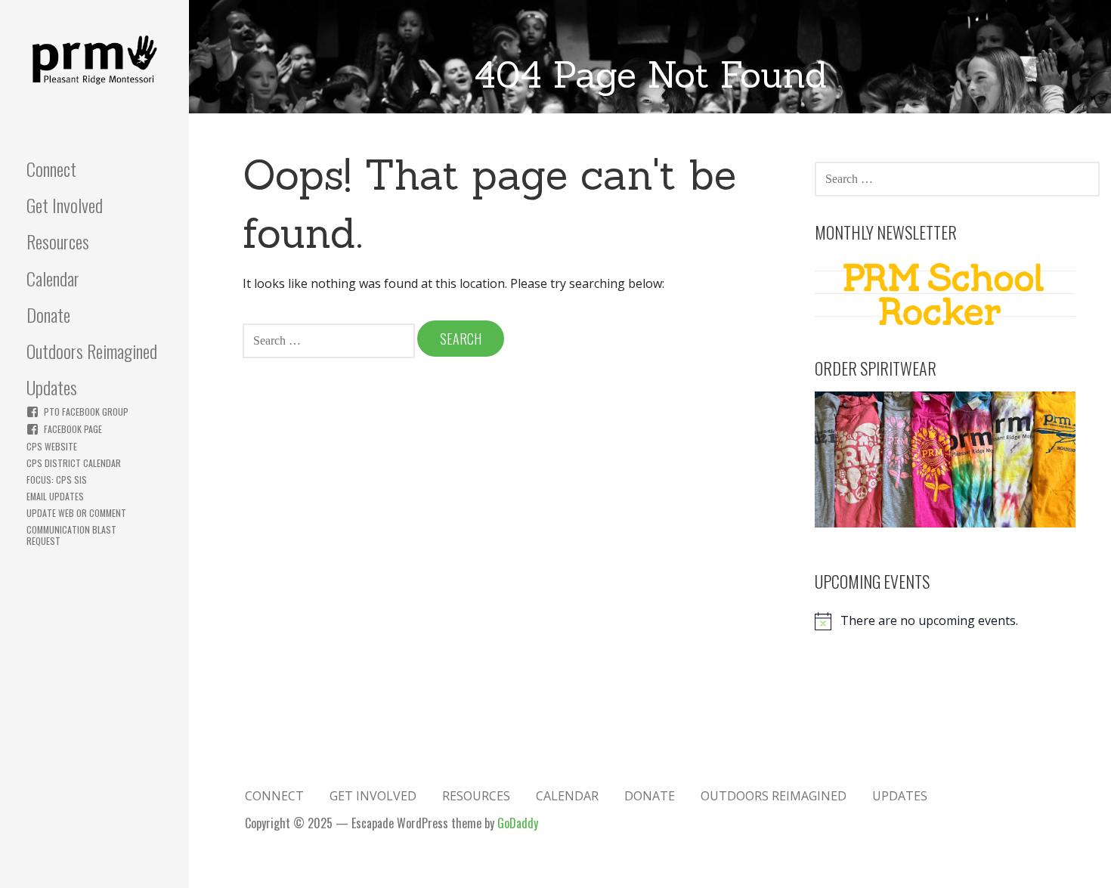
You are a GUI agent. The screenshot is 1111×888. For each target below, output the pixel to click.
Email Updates (55, 496)
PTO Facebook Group (86, 411)
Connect (51, 168)
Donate (48, 314)
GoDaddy (517, 823)
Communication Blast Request (71, 535)
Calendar (52, 278)
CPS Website (51, 446)
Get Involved (64, 204)
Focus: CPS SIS (56, 479)
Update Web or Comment (76, 512)
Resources (57, 241)
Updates (51, 387)
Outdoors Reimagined (91, 350)
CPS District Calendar (73, 462)
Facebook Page (73, 428)
